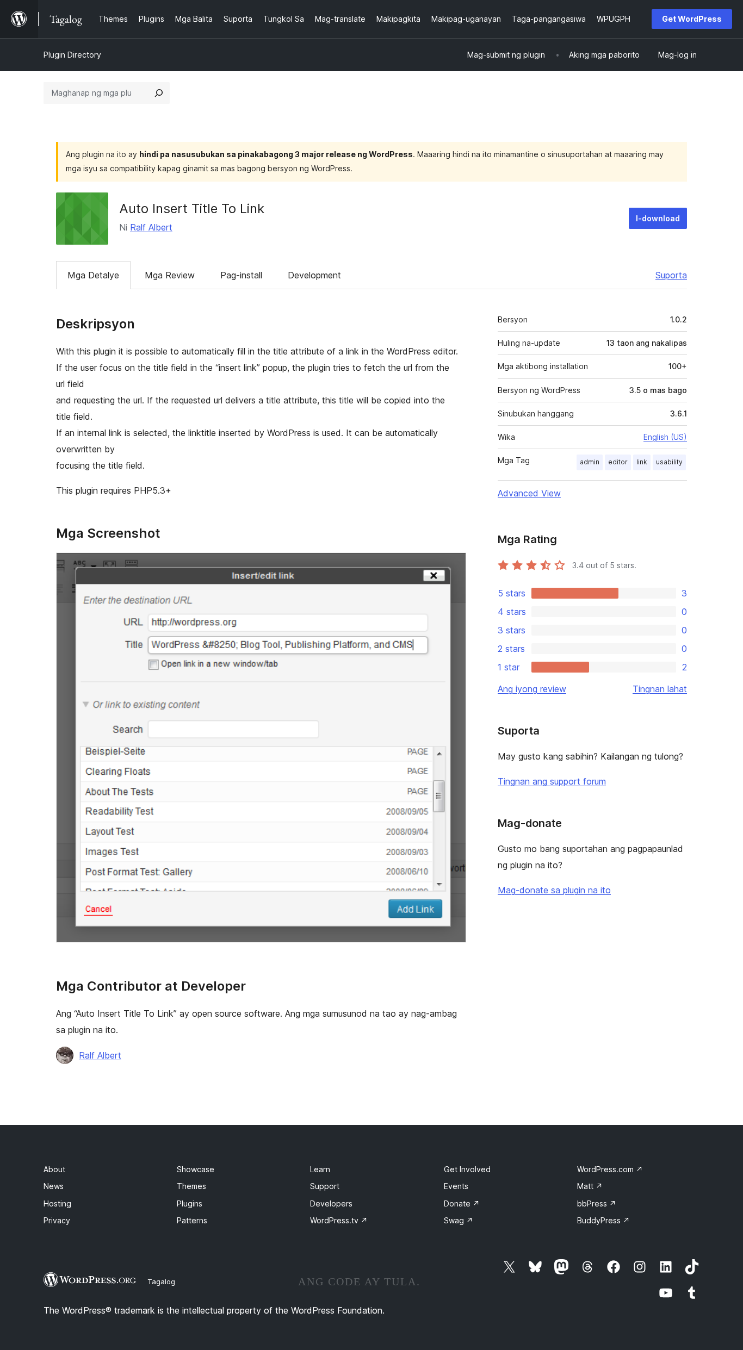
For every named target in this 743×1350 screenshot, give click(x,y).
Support (324, 1186)
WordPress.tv (339, 1220)
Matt (590, 1186)
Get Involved (467, 1169)
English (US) (665, 436)
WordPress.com (610, 1169)
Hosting (57, 1203)
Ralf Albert (151, 227)
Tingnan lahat (660, 688)
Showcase (195, 1169)
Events (456, 1186)
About (54, 1169)
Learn (320, 1169)
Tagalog (161, 1281)
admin (589, 462)
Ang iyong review (532, 688)
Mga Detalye (93, 275)
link (641, 462)
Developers (331, 1203)
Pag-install (241, 275)
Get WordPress (692, 18)
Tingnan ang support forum (552, 781)
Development (314, 275)
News (54, 1186)
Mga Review (170, 275)
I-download (658, 218)
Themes (191, 1186)
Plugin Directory (72, 54)
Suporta (671, 275)
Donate (462, 1203)
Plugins (189, 1203)
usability (669, 462)
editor (618, 462)
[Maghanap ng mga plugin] (159, 93)
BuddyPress (603, 1220)
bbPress (596, 1203)
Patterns (192, 1220)
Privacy (57, 1220)
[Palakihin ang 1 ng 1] (451, 567)
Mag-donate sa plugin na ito (554, 890)
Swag (458, 1220)
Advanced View (529, 493)
